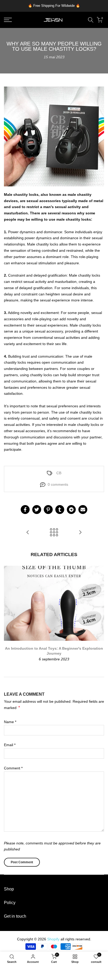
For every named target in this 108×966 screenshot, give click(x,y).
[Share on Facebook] (25, 509)
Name (10, 722)
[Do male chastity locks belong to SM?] (80, 532)
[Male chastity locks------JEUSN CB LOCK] (28, 532)
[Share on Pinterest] (48, 509)
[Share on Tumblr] (59, 509)
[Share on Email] (82, 509)
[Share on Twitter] (36, 509)
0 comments (58, 484)
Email (9, 745)
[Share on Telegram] (71, 509)
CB (58, 473)
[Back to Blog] (54, 532)
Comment (13, 768)
